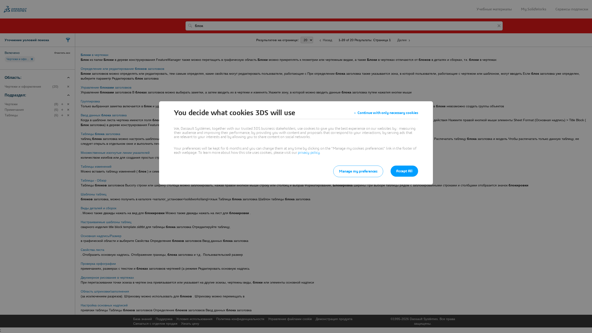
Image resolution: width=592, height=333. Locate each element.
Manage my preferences (358, 171)
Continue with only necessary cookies (388, 113)
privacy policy (309, 152)
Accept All (404, 171)
